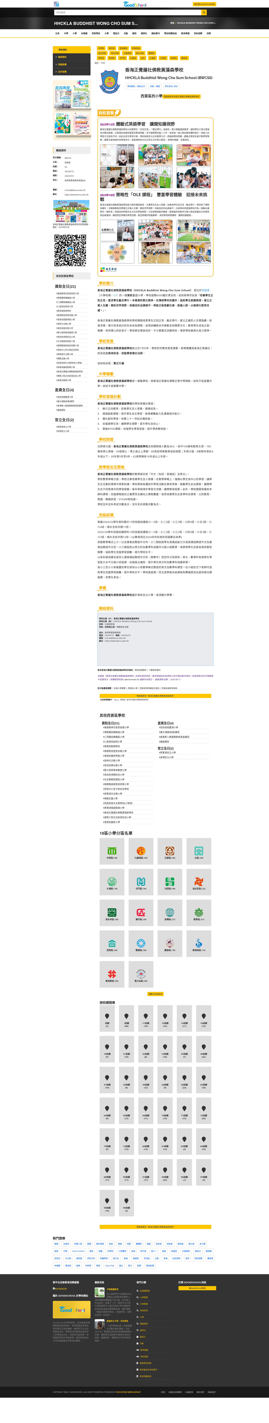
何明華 (88, 1265)
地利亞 (57, 1258)
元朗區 (133, 58)
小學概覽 (144, 1297)
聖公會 (191, 1243)
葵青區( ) (198, 919)
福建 (149, 1243)
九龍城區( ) (140, 857)
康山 (121, 1265)
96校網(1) (184, 1178)
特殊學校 (96, 33)
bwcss (116, 700)
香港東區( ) (111, 980)
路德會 (136, 1258)
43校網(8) (126, 1086)
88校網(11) (107, 1178)
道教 (56, 1251)
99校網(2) (126, 1209)
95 (115, 295)
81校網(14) (165, 1148)
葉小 (130, 1265)
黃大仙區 (140, 53)
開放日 (116, 33)
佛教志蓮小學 (111, 798)
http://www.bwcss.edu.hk (117, 641)
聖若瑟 (79, 1258)
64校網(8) (107, 1117)
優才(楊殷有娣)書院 (169, 732)
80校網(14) (145, 1148)
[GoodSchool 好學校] (134, 6)
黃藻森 (122, 700)
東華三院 (78, 1243)
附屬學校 (104, 1258)
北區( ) (199, 857)
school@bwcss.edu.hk (115, 638)
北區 (143, 58)
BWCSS (68, 158)
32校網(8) (145, 1055)
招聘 (209, 33)
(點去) (82, 180)
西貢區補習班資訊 (169, 688)
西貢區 (174, 58)
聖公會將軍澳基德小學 (115, 770)
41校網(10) (107, 1086)
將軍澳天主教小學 (113, 793)
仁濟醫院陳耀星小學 (114, 736)
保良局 (159, 1243)
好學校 (110, 1251)
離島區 (184, 58)
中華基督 (186, 1251)
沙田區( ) (169, 888)
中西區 (101, 48)
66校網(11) (145, 1117)
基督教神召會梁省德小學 (116, 727)
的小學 (152, 96)
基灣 (89, 1243)
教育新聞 (150, 1265)
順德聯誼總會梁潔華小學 (116, 784)
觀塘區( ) (141, 950)
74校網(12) (126, 1148)
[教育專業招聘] (60, 1288)
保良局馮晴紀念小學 (114, 774)
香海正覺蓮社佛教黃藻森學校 (126, 618)
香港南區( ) (199, 950)
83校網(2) (184, 1148)
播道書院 (164, 741)
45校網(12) (145, 1086)
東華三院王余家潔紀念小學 (117, 817)
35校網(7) (184, 1055)
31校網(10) (126, 1055)
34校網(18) (165, 1055)
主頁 (57, 33)
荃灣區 (112, 58)
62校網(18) (203, 1086)
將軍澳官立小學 (168, 752)
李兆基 (147, 1258)
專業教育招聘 (145, 1363)
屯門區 (122, 58)
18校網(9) (107, 1055)
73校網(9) (107, 1148)
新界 (187, 1258)
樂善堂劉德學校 (112, 746)
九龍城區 (127, 53)
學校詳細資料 (141, 670)
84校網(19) (203, 1148)
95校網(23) (165, 1178)
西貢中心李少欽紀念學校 (116, 788)
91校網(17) (145, 1178)
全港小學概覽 (120, 688)
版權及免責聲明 (175, 1392)
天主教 (68, 1258)
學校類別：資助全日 (136, 86)
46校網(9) (165, 1086)
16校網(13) (203, 1024)
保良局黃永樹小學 (113, 765)
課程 (134, 33)
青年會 (143, 1251)
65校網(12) (126, 1117)
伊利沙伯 (91, 1258)
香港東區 (123, 48)
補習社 (144, 33)
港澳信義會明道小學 (114, 755)
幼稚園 (84, 33)
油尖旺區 (102, 53)
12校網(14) (165, 1024)
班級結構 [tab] (62, 64)
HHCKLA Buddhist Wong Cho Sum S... (196, 23)
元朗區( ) (169, 857)
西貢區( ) (112, 950)
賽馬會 (210, 1258)
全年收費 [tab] (62, 71)
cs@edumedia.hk (131, 679)
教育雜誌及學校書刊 (148, 1369)
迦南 (78, 1265)
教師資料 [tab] (62, 57)
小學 (75, 33)
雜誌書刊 (155, 33)
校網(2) (107, 1024)
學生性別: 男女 (171, 86)
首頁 (172, 23)
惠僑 (56, 1243)
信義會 (174, 1251)
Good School (78, 1251)
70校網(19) (165, 1117)
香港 (126, 1258)
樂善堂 (68, 1265)
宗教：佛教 (155, 86)
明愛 (129, 1243)
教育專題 (185, 33)
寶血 (91, 1251)
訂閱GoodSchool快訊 (205, 4)
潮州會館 (100, 1243)
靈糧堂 (139, 1243)
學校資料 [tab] (62, 49)
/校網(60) (126, 1024)
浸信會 (170, 1243)
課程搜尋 (144, 1323)
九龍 (157, 1258)
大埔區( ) (112, 888)
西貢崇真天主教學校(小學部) (118, 803)
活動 (126, 33)
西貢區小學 (133, 688)
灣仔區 (112, 48)
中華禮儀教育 (112, 1289)
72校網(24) (203, 1117)
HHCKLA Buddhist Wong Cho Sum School (133, 621)
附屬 (100, 1251)
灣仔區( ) (141, 919)
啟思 (111, 1243)
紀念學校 (176, 1258)
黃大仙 (116, 1258)
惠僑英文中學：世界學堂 (117, 1321)
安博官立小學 (167, 757)
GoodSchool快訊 (198, 1288)
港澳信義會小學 (112, 822)
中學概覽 (144, 1304)
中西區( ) (112, 857)
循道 (164, 1251)
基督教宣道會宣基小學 (115, 751)
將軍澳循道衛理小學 (114, 807)
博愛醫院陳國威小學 (114, 732)
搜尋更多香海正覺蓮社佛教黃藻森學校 (182, 96)
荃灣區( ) (169, 919)
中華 (65, 1251)
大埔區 (152, 58)
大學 (107, 33)
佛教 (120, 1243)
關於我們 (200, 1392)
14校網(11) (184, 1024)
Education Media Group (129, 1392)
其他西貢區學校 (112, 715)
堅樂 (98, 1265)
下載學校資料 (155, 670)
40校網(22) (203, 1055)
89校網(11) (126, 1178)
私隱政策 (189, 1392)
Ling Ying (109, 1265)
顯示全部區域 (156, 994)
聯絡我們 (211, 1392)
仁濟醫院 (122, 1251)
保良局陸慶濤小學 (169, 727)
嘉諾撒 (209, 1251)
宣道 (133, 1251)
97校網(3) (203, 1178)
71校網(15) (184, 1117)
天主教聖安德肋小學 (114, 779)
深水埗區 (115, 53)
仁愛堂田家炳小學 (113, 741)
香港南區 (136, 48)
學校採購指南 (170, 33)
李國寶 (57, 1265)
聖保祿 (181, 1243)
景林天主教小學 (112, 760)
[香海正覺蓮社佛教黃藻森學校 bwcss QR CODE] (70, 267)
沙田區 (163, 58)
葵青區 (101, 58)
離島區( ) (169, 950)
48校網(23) (184, 1086)
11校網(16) (145, 1024)
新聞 (139, 1265)
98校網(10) (107, 1209)
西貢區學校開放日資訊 (149, 688)
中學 (66, 33)
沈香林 (66, 1243)
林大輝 (202, 1243)
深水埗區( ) (111, 919)
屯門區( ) (141, 888)
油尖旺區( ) (199, 888)
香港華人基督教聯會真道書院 (174, 736)
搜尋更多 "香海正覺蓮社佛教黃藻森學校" (156, 696)
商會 (166, 1258)
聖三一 (154, 1251)
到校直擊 (198, 33)
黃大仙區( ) (140, 980)
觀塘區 (152, 53)
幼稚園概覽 (145, 1290)
